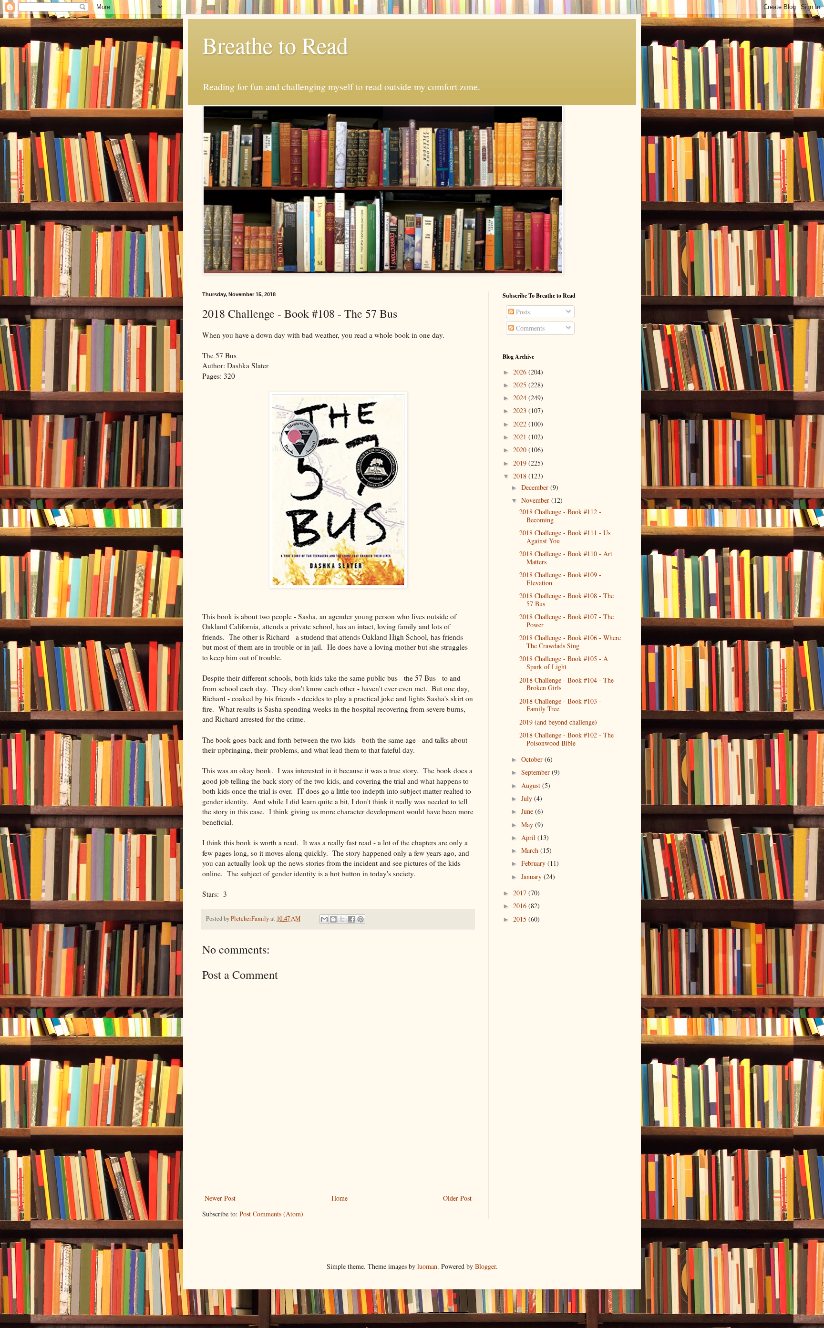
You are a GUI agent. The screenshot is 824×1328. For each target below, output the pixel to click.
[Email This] (324, 919)
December (535, 487)
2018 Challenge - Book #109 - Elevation (560, 578)
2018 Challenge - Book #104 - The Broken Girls (566, 684)
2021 (520, 436)
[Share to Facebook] (351, 919)
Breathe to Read (275, 45)
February (534, 863)
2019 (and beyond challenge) (558, 721)
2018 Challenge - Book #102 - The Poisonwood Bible (566, 738)
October (533, 759)
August (531, 785)
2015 (520, 918)
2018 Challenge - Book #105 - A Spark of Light (563, 662)
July (527, 798)
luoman (427, 1266)
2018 (520, 475)
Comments (529, 327)
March (530, 850)
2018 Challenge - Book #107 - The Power (566, 620)
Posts (522, 311)
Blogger (485, 1266)
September (536, 772)
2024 (520, 397)
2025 (520, 384)
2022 (520, 423)
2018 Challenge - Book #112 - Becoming (560, 515)
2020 (520, 449)
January (532, 876)
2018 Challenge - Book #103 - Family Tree (560, 705)
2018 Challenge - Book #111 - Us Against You (564, 536)
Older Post (457, 1198)
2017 (520, 892)
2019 (520, 462)
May (528, 824)
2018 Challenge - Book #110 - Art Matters (565, 557)
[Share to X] (342, 919)
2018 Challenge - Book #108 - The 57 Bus (566, 599)
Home (339, 1198)
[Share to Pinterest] (360, 919)
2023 (520, 410)
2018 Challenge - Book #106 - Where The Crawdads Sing (570, 641)
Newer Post (220, 1198)
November (536, 500)
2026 (520, 371)
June (528, 811)
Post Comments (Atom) (271, 1213)
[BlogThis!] (333, 919)
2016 (520, 905)
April (529, 837)
